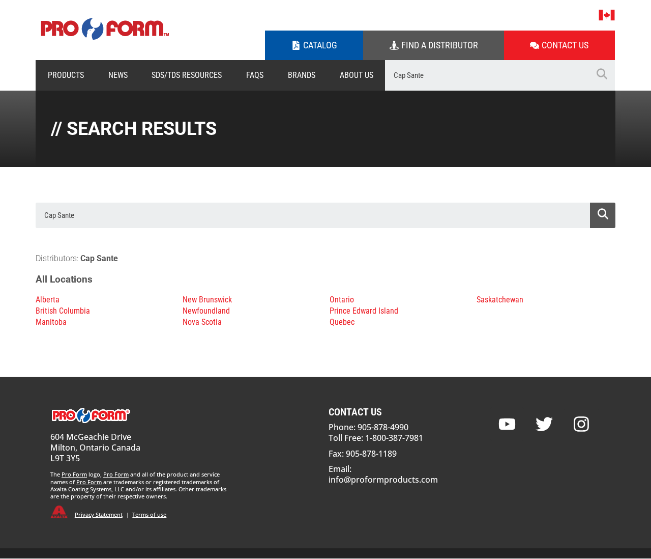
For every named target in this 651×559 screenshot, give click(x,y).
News (118, 75)
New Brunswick (207, 299)
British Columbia (63, 311)
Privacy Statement (99, 514)
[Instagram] (581, 424)
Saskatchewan (500, 299)
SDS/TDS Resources (187, 75)
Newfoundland (206, 311)
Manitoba (51, 322)
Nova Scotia (202, 322)
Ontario (342, 299)
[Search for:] (487, 75)
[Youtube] (507, 424)
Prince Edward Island (364, 311)
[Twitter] (544, 424)
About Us (356, 75)
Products (66, 75)
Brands (301, 75)
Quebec (342, 322)
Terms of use (149, 514)
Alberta (48, 299)
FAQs (254, 75)
